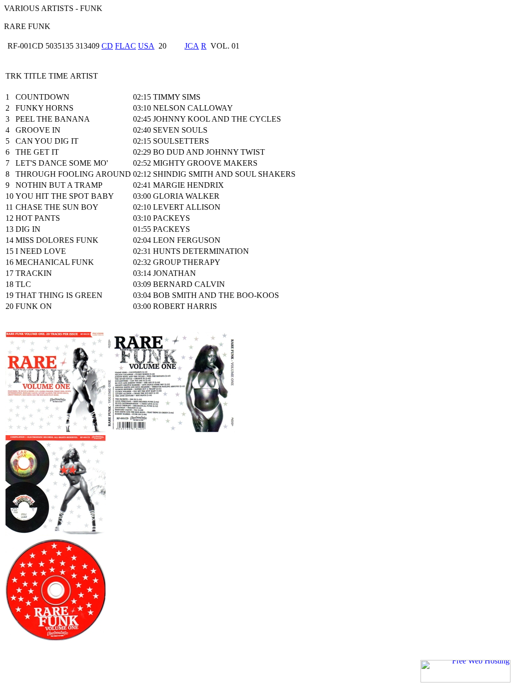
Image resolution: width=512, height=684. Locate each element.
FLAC (125, 46)
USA (146, 46)
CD (107, 46)
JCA (191, 46)
